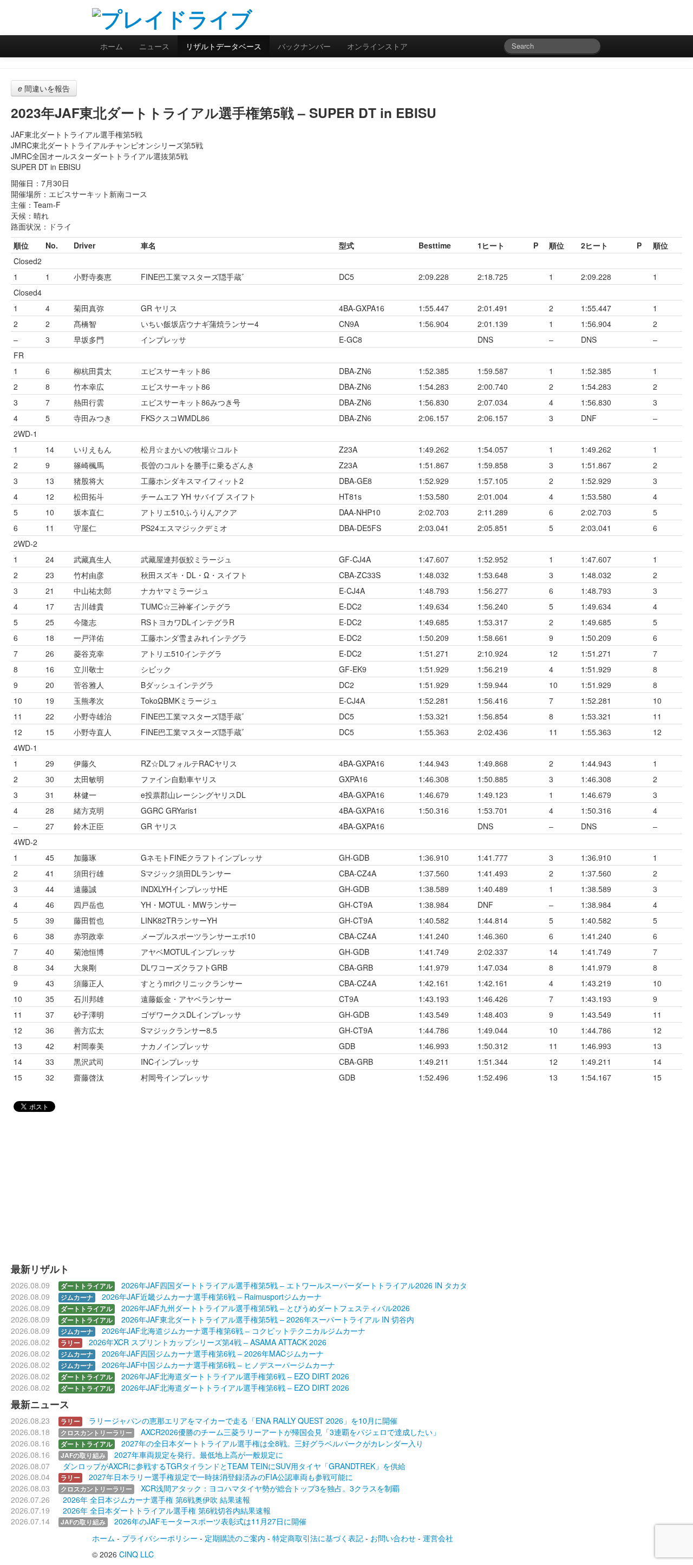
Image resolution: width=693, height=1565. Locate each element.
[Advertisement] (474, 16)
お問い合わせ (393, 1538)
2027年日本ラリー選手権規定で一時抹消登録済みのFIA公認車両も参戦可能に (221, 1476)
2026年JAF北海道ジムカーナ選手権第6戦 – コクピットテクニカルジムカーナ (233, 1330)
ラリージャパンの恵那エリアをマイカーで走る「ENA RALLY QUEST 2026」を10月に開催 (243, 1420)
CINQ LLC (136, 1554)
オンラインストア (377, 46)
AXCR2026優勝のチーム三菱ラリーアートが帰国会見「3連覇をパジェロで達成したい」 (290, 1431)
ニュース (154, 46)
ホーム (111, 46)
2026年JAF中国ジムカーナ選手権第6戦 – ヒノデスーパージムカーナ (218, 1364)
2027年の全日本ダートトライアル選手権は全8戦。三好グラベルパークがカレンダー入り (272, 1443)
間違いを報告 (44, 88)
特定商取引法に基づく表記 (317, 1538)
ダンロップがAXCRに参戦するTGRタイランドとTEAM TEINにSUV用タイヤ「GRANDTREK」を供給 (234, 1466)
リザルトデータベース (223, 46)
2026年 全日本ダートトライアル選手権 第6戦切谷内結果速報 (167, 1510)
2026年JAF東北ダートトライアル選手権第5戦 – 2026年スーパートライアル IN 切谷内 (267, 1319)
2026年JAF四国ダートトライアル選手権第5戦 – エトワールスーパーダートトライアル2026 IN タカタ (294, 1285)
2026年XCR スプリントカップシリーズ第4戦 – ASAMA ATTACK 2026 (207, 1342)
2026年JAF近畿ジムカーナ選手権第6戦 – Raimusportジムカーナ (212, 1296)
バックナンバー (304, 46)
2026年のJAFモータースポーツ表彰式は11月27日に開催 (210, 1521)
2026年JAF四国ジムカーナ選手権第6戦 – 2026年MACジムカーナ (213, 1353)
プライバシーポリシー (160, 1538)
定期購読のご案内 (235, 1538)
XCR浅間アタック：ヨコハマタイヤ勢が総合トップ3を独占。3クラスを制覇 (270, 1488)
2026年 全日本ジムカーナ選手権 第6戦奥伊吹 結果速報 (156, 1499)
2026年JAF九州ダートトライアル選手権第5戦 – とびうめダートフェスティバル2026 (265, 1307)
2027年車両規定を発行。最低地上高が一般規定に (198, 1454)
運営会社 (438, 1538)
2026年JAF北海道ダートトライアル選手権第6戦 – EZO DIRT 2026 (235, 1376)
